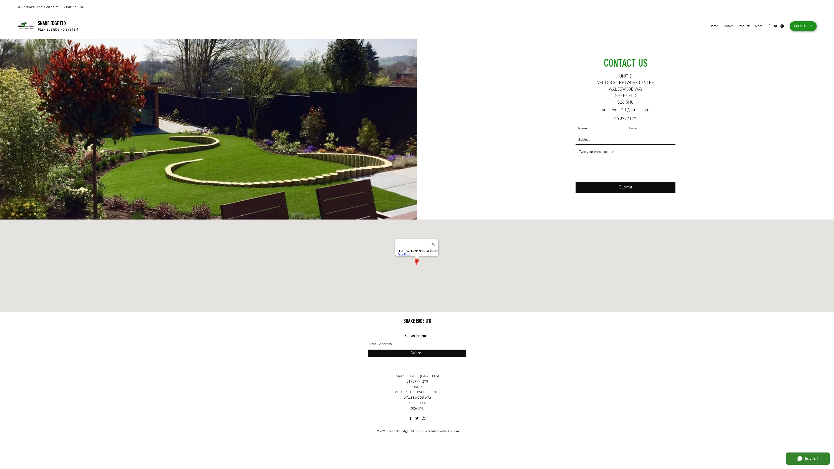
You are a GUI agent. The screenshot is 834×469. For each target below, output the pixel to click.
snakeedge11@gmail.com (625, 110)
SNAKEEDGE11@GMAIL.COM (37, 7)
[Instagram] (782, 26)
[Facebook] (769, 26)
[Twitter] (775, 26)
